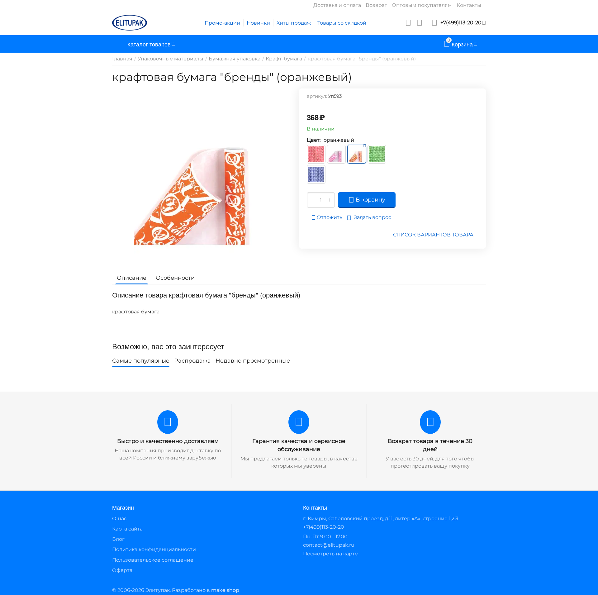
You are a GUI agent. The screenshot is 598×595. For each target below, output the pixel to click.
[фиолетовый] (316, 174)
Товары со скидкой (341, 23)
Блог (118, 539)
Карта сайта (127, 529)
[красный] (316, 154)
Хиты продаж (294, 23)
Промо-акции (222, 23)
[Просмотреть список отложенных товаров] (408, 23)
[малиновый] (336, 154)
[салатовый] (377, 154)
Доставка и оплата (337, 5)
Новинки (258, 23)
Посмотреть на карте (330, 554)
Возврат (376, 5)
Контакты (469, 5)
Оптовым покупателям (422, 5)
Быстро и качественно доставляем (168, 441)
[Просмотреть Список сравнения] (419, 23)
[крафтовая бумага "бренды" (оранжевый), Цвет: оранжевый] (201, 177)
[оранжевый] (356, 154)
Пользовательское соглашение (152, 560)
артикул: (317, 96)
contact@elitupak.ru (328, 545)
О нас (119, 518)
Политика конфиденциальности (154, 549)
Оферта (122, 570)
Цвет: (313, 140)
